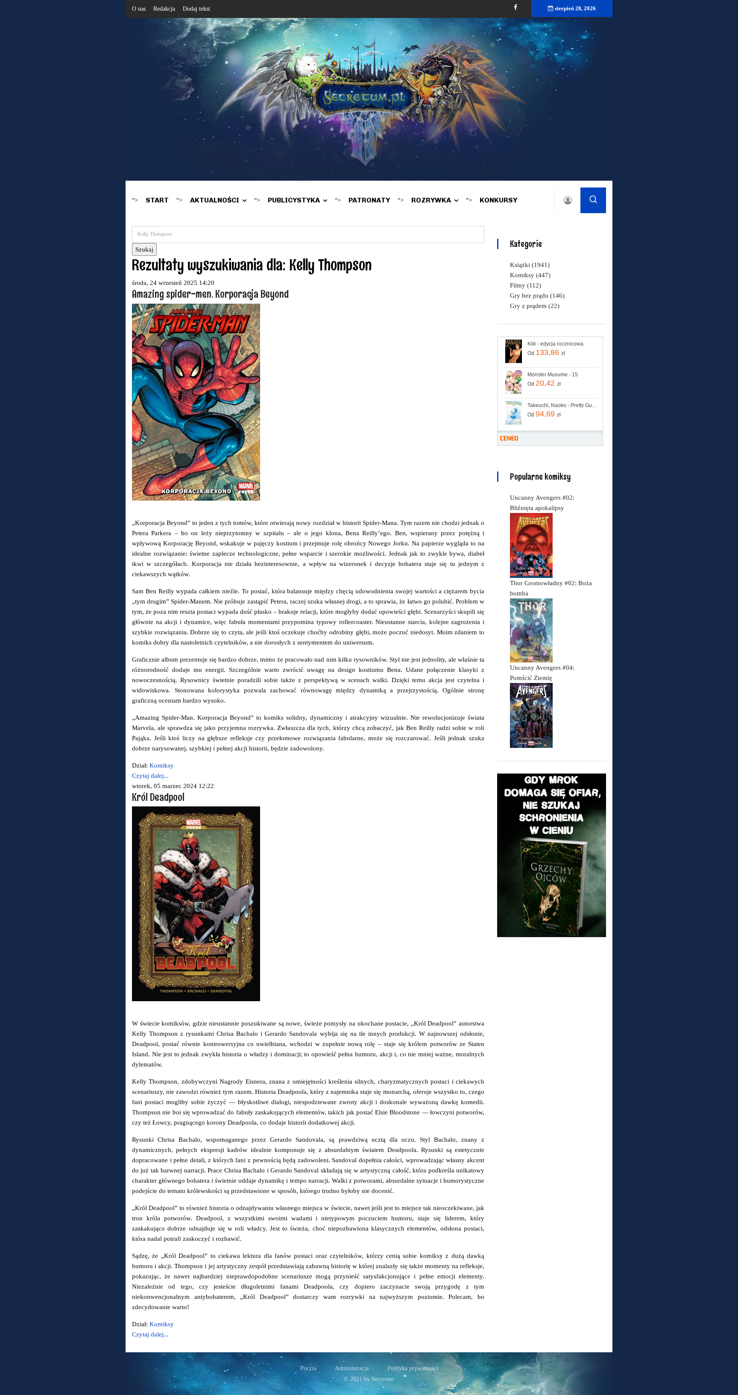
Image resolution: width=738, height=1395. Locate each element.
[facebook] (515, 7)
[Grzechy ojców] (551, 854)
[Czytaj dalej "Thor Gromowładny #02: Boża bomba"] (531, 630)
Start (157, 200)
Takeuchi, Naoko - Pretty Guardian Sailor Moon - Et (562, 405)
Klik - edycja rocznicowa (555, 344)
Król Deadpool (158, 796)
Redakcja (164, 9)
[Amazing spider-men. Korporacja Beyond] (196, 401)
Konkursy (498, 200)
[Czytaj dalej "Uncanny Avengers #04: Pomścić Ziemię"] (531, 715)
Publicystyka (294, 200)
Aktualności (214, 200)
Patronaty (369, 200)
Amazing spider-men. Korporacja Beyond (210, 293)
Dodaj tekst (196, 9)
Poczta (308, 1368)
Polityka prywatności (412, 1368)
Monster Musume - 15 (552, 375)
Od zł (546, 352)
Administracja (352, 1368)
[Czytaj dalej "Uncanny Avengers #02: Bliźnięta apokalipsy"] (531, 545)
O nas (139, 9)
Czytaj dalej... (150, 775)
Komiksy (161, 765)
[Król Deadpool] (196, 903)
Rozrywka (431, 200)
